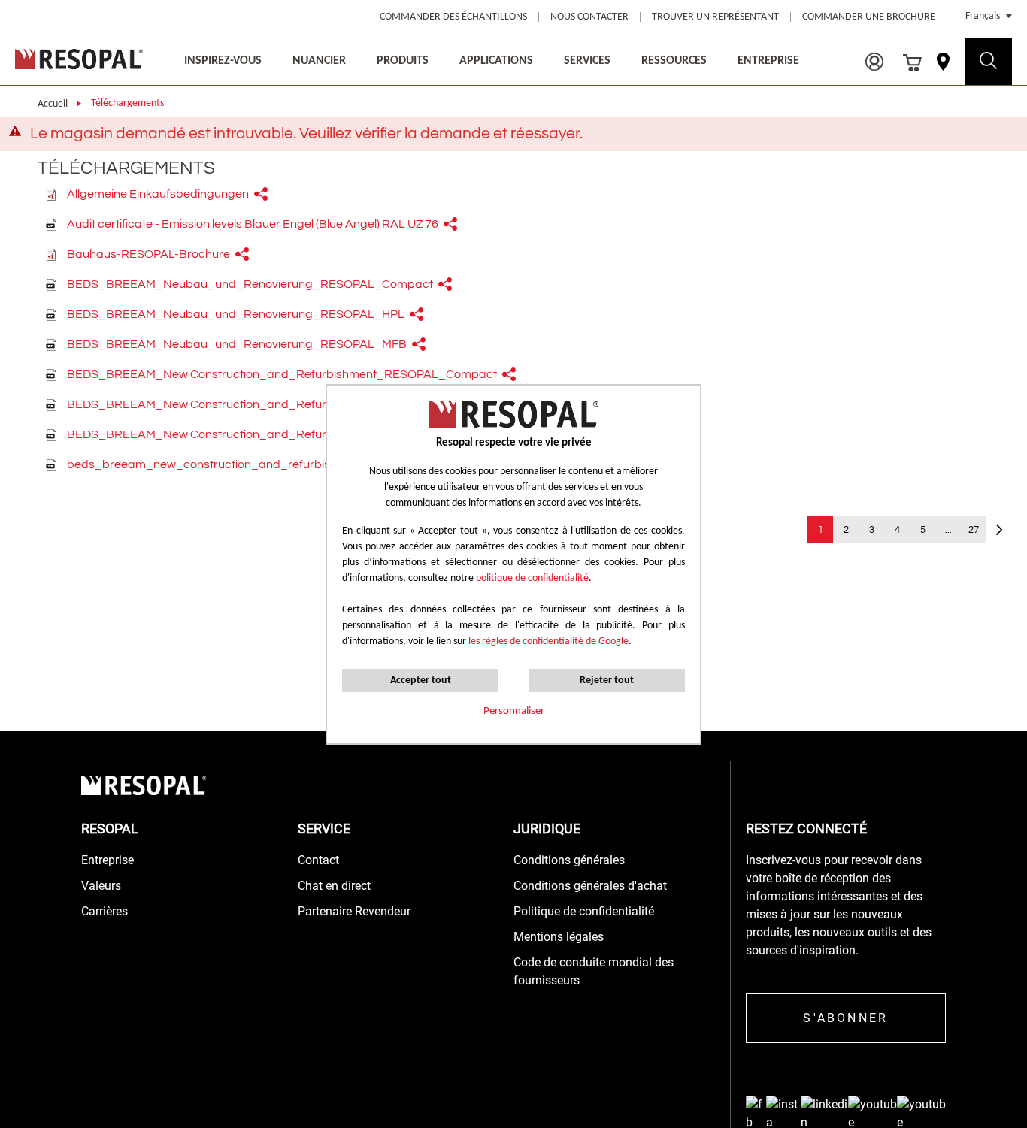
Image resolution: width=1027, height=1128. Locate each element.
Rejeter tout (607, 680)
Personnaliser (513, 711)
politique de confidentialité (532, 578)
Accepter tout (420, 680)
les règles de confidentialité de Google (547, 641)
